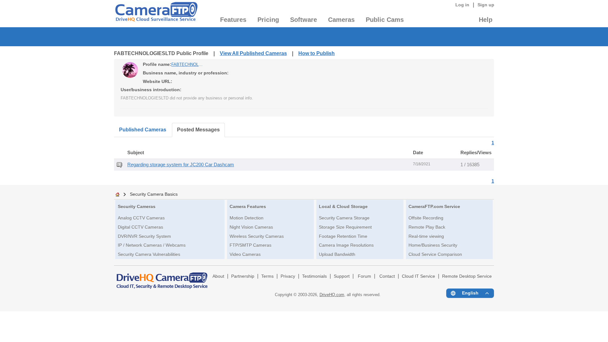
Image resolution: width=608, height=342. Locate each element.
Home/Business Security (432, 245)
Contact (387, 276)
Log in (462, 4)
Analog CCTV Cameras (141, 217)
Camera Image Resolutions (346, 245)
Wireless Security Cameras (257, 236)
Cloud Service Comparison (435, 254)
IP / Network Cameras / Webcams (152, 245)
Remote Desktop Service (467, 276)
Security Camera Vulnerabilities (149, 254)
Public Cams (385, 19)
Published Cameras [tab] (142, 129)
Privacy (288, 276)
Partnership (242, 276)
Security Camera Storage (344, 217)
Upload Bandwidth (337, 254)
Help (485, 19)
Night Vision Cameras (251, 227)
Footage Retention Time (343, 236)
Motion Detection (246, 217)
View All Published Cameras (253, 53)
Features (233, 19)
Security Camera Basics (154, 194)
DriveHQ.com (332, 294)
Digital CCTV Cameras (140, 227)
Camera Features (248, 206)
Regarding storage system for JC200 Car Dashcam (180, 164)
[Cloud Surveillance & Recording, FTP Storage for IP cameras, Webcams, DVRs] (156, 13)
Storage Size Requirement (345, 227)
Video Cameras (245, 254)
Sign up (486, 4)
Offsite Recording (425, 217)
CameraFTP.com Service (434, 206)
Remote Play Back (426, 227)
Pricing (268, 19)
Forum (364, 276)
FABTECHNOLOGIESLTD (187, 64)
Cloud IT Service (418, 276)
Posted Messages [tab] (198, 129)
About (218, 276)
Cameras (341, 19)
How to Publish (316, 53)
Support (342, 276)
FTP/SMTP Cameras (250, 245)
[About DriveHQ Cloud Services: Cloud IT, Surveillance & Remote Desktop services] (162, 278)
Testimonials (314, 276)
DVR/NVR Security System (144, 236)
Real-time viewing (426, 236)
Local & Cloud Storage (343, 206)
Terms (267, 276)
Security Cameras (136, 206)
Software (303, 19)
